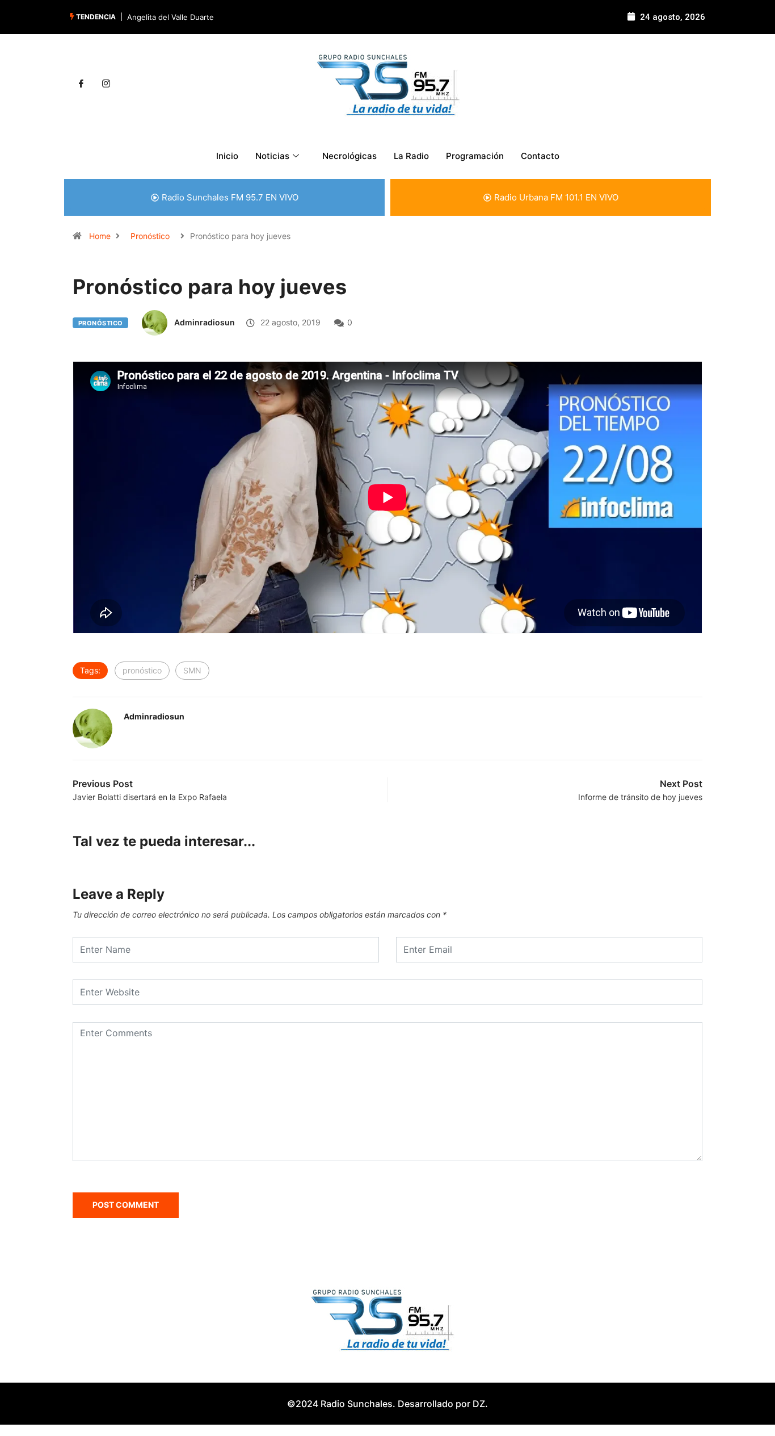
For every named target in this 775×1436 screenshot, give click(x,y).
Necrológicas (349, 155)
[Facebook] (81, 84)
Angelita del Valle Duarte (170, 17)
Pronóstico (150, 236)
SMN (192, 670)
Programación (475, 155)
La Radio (411, 155)
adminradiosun (204, 322)
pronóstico (142, 670)
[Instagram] (106, 84)
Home (100, 236)
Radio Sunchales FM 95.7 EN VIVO (230, 197)
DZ (479, 1403)
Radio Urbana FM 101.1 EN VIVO (556, 197)
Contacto (540, 155)
